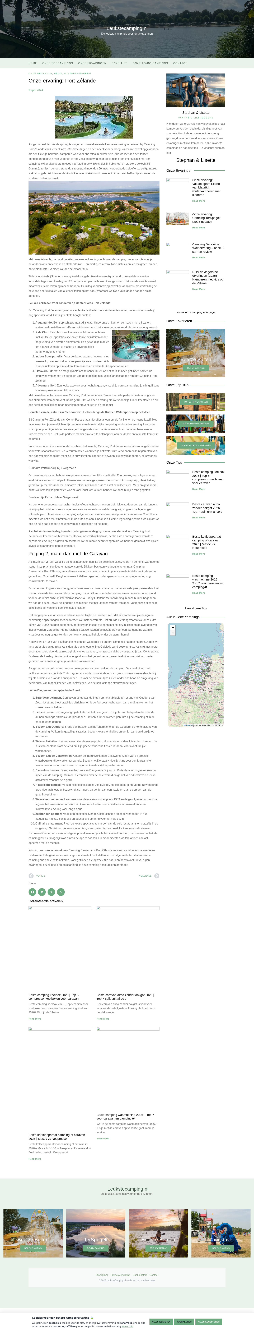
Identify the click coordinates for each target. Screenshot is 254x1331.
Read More (35, 1018)
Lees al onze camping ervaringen (196, 312)
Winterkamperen (77, 73)
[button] (32, 892)
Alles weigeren (161, 1322)
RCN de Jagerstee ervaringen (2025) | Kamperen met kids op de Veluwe (207, 277)
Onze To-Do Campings (150, 63)
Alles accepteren (209, 1322)
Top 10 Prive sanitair (196, 402)
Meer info (127, 1326)
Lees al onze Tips (196, 608)
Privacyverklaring (120, 1274)
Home (33, 63)
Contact (180, 63)
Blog (58, 73)
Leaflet (189, 725)
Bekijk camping (196, 368)
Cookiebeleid (140, 1274)
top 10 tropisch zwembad (196, 445)
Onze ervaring (40, 73)
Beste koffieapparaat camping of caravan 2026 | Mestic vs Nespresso (57, 1136)
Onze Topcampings (57, 63)
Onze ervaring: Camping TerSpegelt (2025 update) (206, 218)
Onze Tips (120, 63)
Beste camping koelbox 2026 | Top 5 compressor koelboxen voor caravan (54, 997)
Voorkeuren (184, 1322)
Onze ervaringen (92, 63)
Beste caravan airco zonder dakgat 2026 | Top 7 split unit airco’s (125, 997)
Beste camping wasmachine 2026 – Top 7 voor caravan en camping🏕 (125, 1116)
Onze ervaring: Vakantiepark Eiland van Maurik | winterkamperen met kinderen (206, 187)
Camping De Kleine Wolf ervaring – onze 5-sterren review (208, 248)
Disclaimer (102, 1274)
